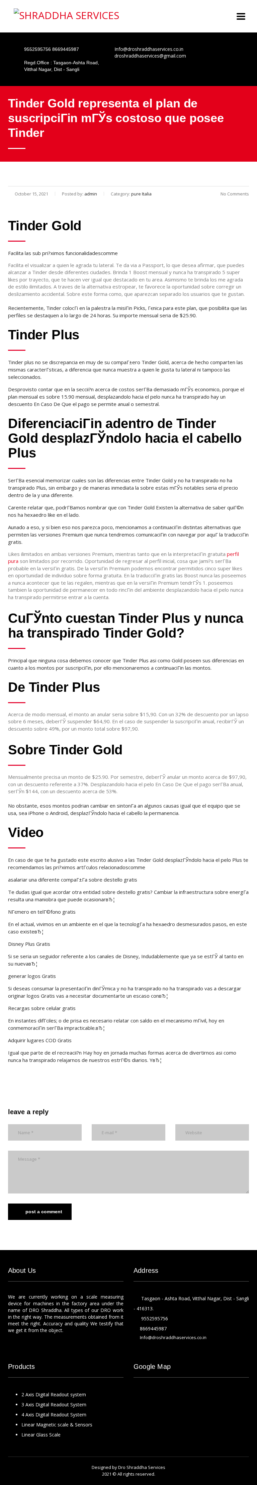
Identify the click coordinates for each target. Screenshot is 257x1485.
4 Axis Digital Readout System (53, 1414)
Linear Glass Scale (41, 1434)
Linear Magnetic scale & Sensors (56, 1424)
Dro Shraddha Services (141, 1467)
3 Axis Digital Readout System (53, 1404)
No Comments (235, 194)
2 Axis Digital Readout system (53, 1394)
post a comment (43, 1211)
